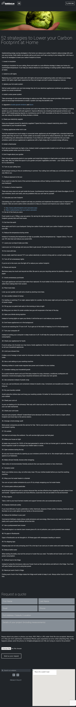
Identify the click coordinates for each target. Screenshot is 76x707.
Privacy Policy (16, 680)
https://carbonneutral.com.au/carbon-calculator (21, 210)
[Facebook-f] (14, 675)
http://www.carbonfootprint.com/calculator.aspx (21, 208)
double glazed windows (19, 105)
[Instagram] (17, 675)
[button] (19, 3)
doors (31, 105)
